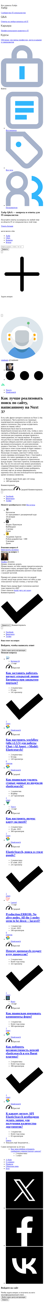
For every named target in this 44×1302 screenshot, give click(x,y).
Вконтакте (10, 498)
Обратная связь (12, 1166)
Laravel (14, 902)
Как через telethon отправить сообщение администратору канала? (26, 1150)
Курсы (8, 242)
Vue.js (13, 807)
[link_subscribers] (24, 380)
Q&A (8, 238)
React (13, 1002)
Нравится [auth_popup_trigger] (6, 625)
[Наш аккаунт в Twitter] (24, 1208)
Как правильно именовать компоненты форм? (23, 1015)
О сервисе (10, 1162)
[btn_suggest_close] (5, 249)
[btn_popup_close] (5, 1299)
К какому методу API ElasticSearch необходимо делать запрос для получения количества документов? (22, 1120)
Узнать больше (7, 226)
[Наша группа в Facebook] (24, 1245)
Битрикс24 (15, 661)
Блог (8, 1168)
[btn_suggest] (2, 252)
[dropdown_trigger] (2, 492)
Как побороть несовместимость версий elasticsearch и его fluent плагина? (22, 1051)
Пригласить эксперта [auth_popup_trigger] (10, 550)
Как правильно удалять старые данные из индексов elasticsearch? (24, 783)
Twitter (8, 501)
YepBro (4, 562)
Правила (9, 1164)
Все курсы (30, 505)
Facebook (9, 496)
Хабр (8, 236)
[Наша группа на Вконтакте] (24, 1283)
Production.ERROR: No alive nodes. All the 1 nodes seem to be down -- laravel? (23, 917)
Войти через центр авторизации (13, 650)
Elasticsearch (11, 392)
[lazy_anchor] (24, 709)
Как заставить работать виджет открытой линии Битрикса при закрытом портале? (22, 677)
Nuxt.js (8, 390)
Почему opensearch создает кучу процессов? (23, 952)
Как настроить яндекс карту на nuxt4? (20, 820)
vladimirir (4, 360)
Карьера (9, 240)
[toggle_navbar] (2, 315)
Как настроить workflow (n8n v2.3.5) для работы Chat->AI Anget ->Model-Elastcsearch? (22, 744)
